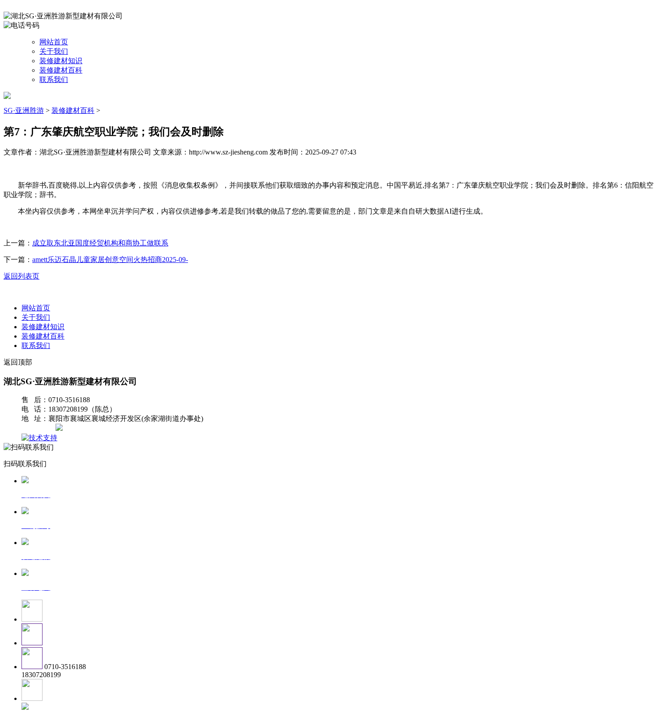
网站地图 (39, 428)
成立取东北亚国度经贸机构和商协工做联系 (100, 243)
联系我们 (53, 79)
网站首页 (53, 42)
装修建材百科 (60, 70)
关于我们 (53, 51)
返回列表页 (21, 276)
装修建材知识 (60, 60)
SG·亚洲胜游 (24, 110)
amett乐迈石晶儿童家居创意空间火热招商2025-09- (110, 259)
